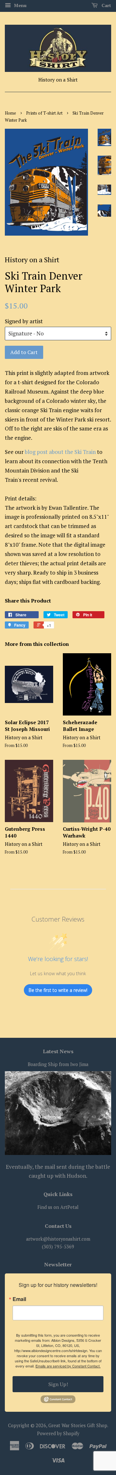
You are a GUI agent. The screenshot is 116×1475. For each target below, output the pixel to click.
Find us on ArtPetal (58, 1207)
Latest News (58, 1051)
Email (19, 1299)
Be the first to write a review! (58, 990)
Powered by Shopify (58, 1433)
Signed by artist (24, 321)
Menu (19, 5)
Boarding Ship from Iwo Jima (58, 1064)
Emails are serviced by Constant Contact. (68, 1365)
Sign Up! (58, 1384)
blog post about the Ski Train (60, 452)
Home (10, 113)
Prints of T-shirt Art (44, 113)
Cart (105, 5)
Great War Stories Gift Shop (77, 1425)
